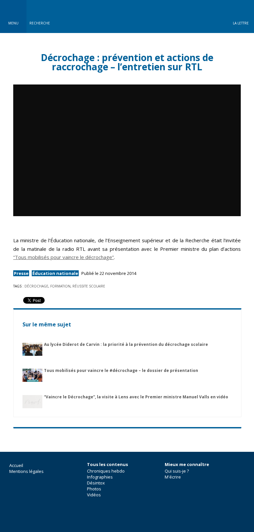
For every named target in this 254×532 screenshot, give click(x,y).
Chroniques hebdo (106, 471)
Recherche (39, 23)
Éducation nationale (55, 273)
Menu (13, 23)
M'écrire (173, 477)
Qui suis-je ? (177, 471)
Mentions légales (26, 471)
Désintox (96, 483)
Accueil (16, 465)
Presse (21, 273)
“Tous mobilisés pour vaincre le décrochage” (63, 257)
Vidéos (94, 495)
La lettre (241, 23)
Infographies (100, 477)
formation (60, 286)
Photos (94, 489)
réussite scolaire (88, 286)
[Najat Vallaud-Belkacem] (127, 16)
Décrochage (36, 286)
